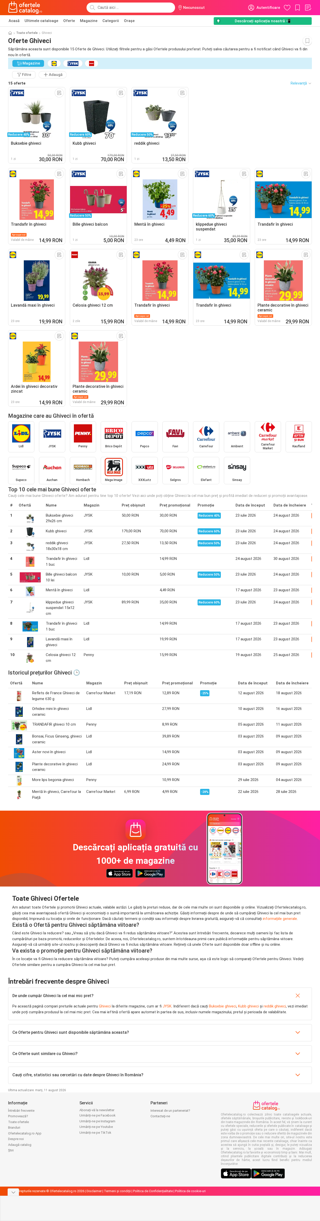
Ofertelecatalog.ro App (24, 1133)
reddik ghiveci (275, 1006)
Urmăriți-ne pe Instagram (97, 1121)
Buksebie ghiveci (222, 1006)
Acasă (14, 20)
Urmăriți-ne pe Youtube (96, 1127)
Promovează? (18, 1116)
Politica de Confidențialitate (153, 1191)
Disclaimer (94, 1191)
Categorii (110, 20)
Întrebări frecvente (21, 1110)
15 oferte (17, 83)
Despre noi (16, 1139)
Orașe (129, 20)
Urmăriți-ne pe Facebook (97, 1115)
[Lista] (308, 8)
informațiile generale (280, 918)
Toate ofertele (27, 33)
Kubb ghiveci (248, 1006)
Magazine (88, 20)
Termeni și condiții (117, 1191)
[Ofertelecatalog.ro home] (25, 7)
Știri (11, 1150)
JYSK (167, 1006)
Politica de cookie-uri (190, 1191)
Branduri (14, 1127)
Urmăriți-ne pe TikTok (95, 1132)
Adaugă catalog (19, 1145)
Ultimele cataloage (41, 20)
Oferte (69, 20)
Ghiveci (105, 1006)
